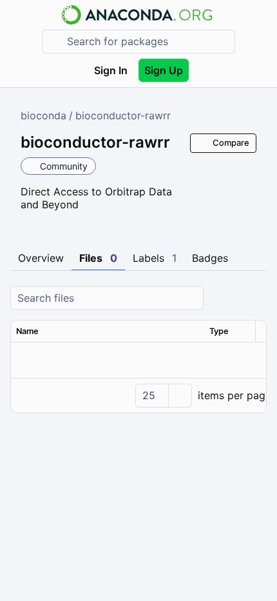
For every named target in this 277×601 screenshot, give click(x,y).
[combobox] (147, 41)
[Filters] (255, 298)
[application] (138, 395)
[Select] (179, 395)
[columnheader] (107, 331)
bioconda (43, 115)
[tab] (41, 258)
